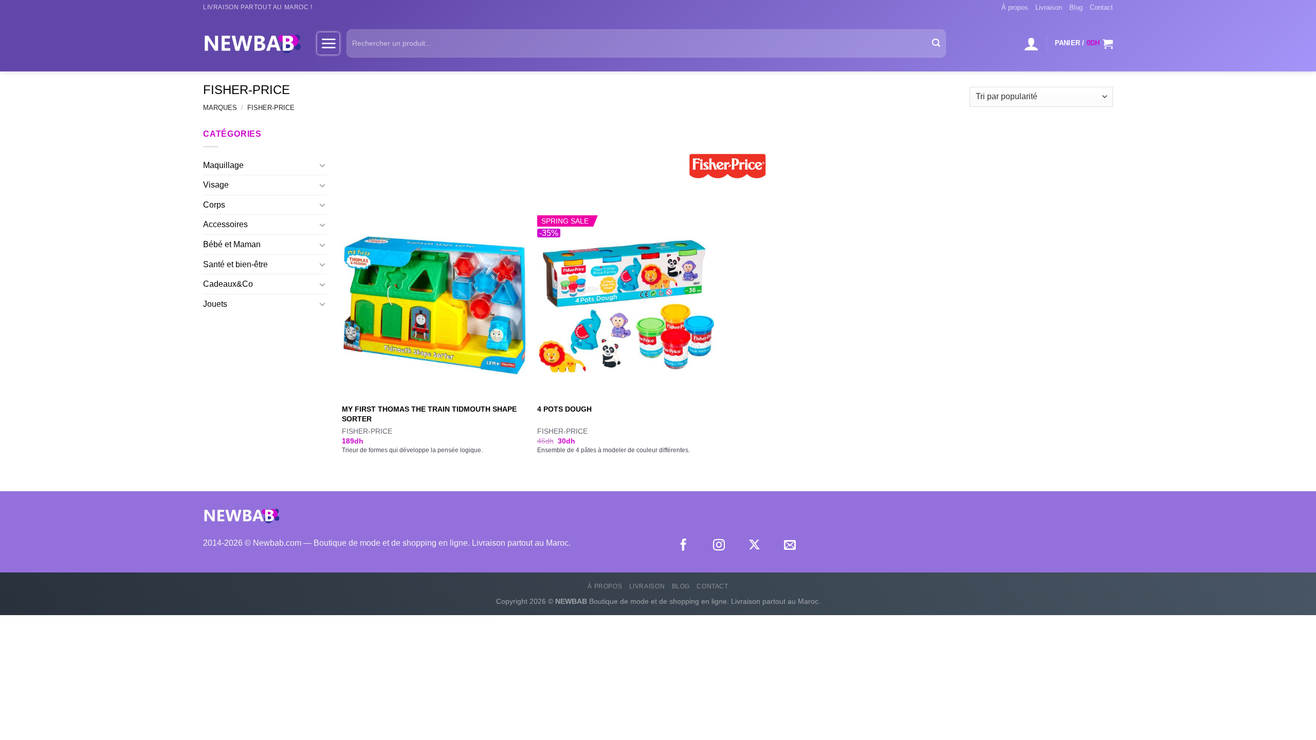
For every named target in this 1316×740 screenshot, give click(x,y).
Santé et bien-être (235, 264)
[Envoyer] (936, 43)
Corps (214, 204)
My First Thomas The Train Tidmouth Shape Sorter (429, 414)
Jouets (215, 304)
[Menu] (328, 43)
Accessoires (225, 224)
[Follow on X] (754, 545)
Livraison (1048, 7)
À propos (1014, 7)
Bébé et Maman (232, 244)
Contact (1101, 7)
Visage (216, 184)
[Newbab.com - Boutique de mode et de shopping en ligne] (252, 43)
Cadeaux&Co (228, 284)
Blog (1076, 7)
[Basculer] (322, 165)
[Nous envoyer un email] (790, 545)
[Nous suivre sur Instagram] (719, 545)
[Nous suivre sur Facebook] (683, 545)
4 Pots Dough (564, 409)
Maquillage (223, 165)
